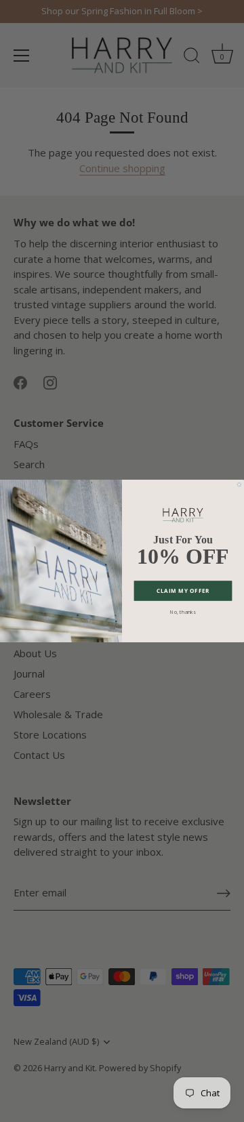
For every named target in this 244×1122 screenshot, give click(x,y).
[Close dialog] (239, 484)
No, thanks (183, 611)
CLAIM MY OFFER (183, 590)
